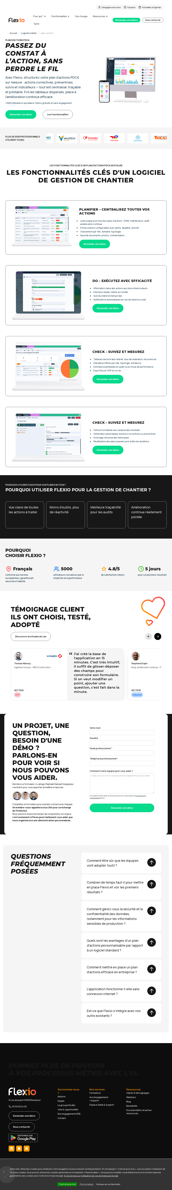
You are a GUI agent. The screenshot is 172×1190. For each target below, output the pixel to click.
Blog (128, 1101)
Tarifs (36, 23)
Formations (95, 1092)
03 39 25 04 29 (19, 1106)
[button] (40, 16)
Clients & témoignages (137, 1092)
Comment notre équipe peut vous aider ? (111, 771)
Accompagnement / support (98, 1099)
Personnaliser (87, 1184)
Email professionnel (101, 748)
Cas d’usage (81, 16)
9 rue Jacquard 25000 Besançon (25, 1100)
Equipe (61, 1100)
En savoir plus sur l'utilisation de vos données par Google (91, 1175)
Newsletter (132, 1105)
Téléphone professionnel (104, 758)
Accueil (13, 33)
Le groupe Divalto (66, 1105)
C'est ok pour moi (67, 1184)
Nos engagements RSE (69, 1113)
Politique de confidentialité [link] (108, 1184)
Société (94, 738)
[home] (20, 20)
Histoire (61, 1096)
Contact (62, 1118)
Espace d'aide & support (101, 1104)
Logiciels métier (29, 33)
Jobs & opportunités (68, 1109)
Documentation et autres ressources (139, 1112)
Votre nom (95, 727)
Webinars (131, 1097)
